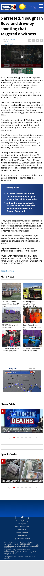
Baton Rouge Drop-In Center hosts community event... (32, 327)
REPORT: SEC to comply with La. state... (10, 326)
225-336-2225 (25, 544)
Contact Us (22, 530)
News (13, 39)
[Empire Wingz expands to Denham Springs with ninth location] (11, 338)
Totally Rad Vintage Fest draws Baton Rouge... (31, 349)
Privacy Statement (22, 533)
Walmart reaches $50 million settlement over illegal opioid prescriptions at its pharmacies (21, 196)
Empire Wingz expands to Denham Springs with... (11, 349)
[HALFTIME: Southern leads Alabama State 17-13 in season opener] (11, 291)
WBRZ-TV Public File (22, 527)
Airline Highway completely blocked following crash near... (31, 304)
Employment (22, 524)
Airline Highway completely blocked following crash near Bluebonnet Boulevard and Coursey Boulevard (20, 207)
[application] (22, 57)
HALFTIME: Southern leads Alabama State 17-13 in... (10, 304)
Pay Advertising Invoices (22, 538)
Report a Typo (7, 271)
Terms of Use (22, 536)
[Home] (9, 7)
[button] (22, 57)
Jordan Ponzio (8, 44)
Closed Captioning (22, 521)
